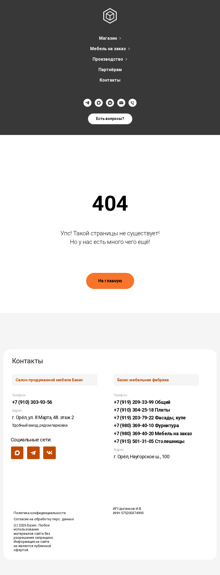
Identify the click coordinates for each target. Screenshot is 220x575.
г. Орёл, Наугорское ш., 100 (142, 456)
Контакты (110, 80)
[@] (121, 103)
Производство (108, 59)
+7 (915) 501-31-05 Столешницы (149, 441)
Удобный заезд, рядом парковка (40, 425)
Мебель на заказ (108, 48)
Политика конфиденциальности (40, 513)
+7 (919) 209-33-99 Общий (142, 402)
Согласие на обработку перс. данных (44, 519)
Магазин (108, 38)
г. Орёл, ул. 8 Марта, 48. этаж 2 (43, 417)
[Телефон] (133, 103)
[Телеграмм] (87, 103)
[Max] (99, 103)
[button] (110, 118)
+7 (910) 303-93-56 (32, 402)
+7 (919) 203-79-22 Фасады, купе (150, 417)
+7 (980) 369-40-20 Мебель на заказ (153, 433)
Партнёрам (110, 69)
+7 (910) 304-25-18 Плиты (142, 410)
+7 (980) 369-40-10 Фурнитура (146, 425)
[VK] (110, 103)
